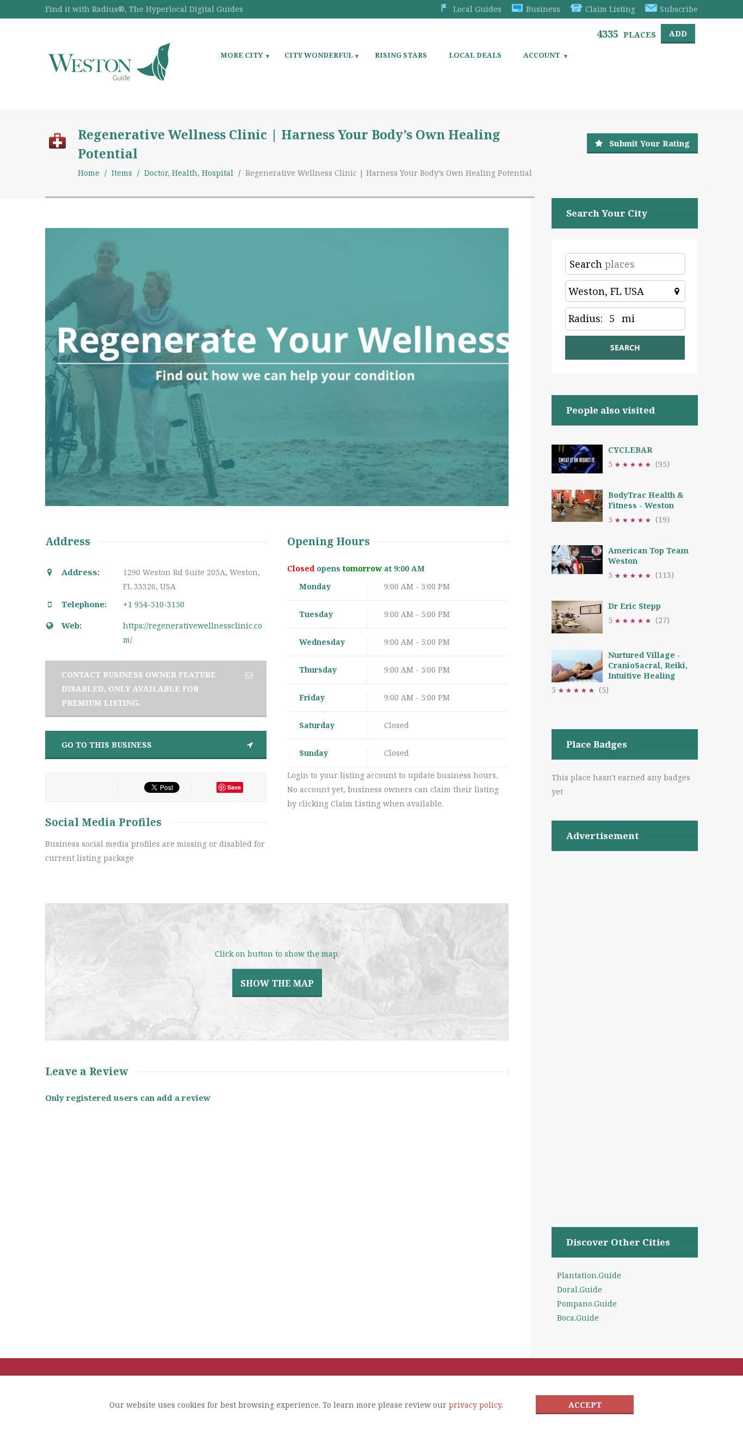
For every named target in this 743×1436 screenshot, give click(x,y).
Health (184, 173)
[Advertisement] (625, 1025)
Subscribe (679, 9)
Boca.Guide (578, 1317)
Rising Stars (401, 55)
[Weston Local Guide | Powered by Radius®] (109, 77)
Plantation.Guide (589, 1275)
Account (541, 55)
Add (678, 33)
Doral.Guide (579, 1289)
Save (234, 787)
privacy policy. (476, 1405)
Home (89, 173)
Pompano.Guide (587, 1303)
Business (543, 9)
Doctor (156, 173)
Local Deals (475, 55)
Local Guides (477, 9)
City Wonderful (318, 55)
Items (122, 173)
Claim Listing (610, 9)
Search (585, 263)
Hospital (217, 173)
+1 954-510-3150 (153, 604)
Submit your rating (649, 143)
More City (241, 55)
